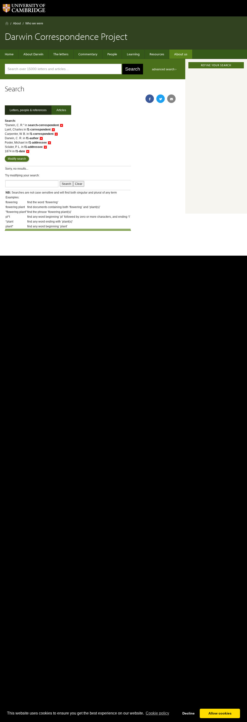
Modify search (17, 158)
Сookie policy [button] (157, 713)
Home (7, 23)
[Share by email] (171, 98)
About (17, 23)
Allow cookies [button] (220, 713)
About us (180, 54)
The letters (61, 54)
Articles (61, 110)
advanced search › (164, 69)
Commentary (87, 54)
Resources (157, 54)
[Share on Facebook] (149, 98)
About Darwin (33, 54)
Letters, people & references (28, 110)
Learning (133, 54)
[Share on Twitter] (160, 98)
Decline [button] (188, 713)
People (112, 54)
